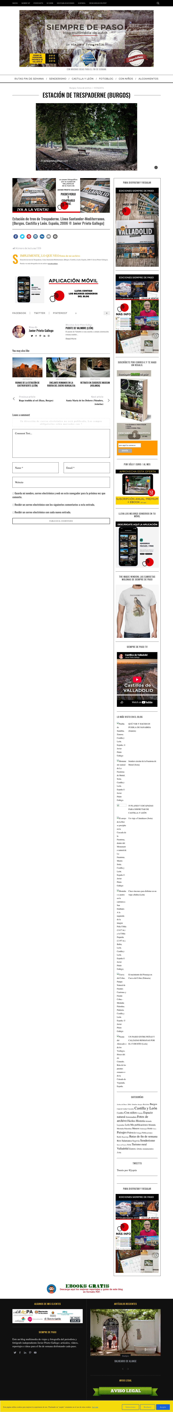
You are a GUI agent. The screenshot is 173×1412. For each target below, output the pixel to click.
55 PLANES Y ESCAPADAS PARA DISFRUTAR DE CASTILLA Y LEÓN (140, 809)
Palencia (131, 1132)
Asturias (134, 1104)
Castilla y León (145, 1107)
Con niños (130, 1112)
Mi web (50, 3)
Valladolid (122, 1148)
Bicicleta (146, 1104)
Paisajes (122, 1132)
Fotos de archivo (84, 88)
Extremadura (131, 1117)
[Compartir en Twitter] (22, 238)
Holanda (148, 1121)
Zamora (132, 1148)
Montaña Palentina (124, 1128)
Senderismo (147, 1140)
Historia (140, 1121)
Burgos (72, 88)
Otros (154, 1129)
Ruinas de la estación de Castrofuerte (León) (27, 384)
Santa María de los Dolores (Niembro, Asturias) (84, 401)
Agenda (81, 3)
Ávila (119, 1152)
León (127, 1124)
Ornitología (143, 1129)
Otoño (149, 1128)
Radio (119, 1136)
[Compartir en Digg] (42, 238)
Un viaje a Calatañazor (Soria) (140, 818)
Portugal (138, 1133)
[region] (86, 1406)
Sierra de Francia (122, 1145)
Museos (135, 1128)
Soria (129, 1144)
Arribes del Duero (122, 1104)
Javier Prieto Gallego (41, 330)
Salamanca (127, 1140)
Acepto (163, 1407)
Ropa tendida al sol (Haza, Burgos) (36, 399)
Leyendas (120, 1125)
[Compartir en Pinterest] (29, 238)
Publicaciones (147, 1132)
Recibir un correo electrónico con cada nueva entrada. (43, 512)
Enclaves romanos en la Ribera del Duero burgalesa (61, 384)
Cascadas (131, 1109)
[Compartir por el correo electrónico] (48, 238)
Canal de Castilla (122, 1109)
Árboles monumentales (145, 1148)
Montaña (152, 1124)
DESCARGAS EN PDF (98, 3)
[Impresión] (55, 238)
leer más (95, 1407)
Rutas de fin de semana (143, 1136)
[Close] (170, 1402)
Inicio (15, 3)
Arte (129, 1104)
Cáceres (140, 1113)
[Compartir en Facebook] (15, 238)
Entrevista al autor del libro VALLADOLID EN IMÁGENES (125, 1361)
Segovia (136, 1140)
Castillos (120, 1112)
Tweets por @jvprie (127, 1170)
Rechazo (147, 1407)
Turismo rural (139, 1144)
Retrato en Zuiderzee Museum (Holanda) (95, 384)
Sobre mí (26, 3)
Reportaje (125, 1137)
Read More (71, 339)
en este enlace (53, 263)
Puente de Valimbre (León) (79, 328)
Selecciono (131, 1407)
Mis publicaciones (65, 3)
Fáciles (131, 1121)
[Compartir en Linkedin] (35, 238)
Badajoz (140, 1104)
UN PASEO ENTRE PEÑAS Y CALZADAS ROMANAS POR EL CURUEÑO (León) (141, 1040)
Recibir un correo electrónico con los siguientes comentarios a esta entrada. (55, 504)
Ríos (119, 1140)
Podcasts (38, 3)
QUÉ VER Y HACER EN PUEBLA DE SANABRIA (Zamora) (139, 727)
